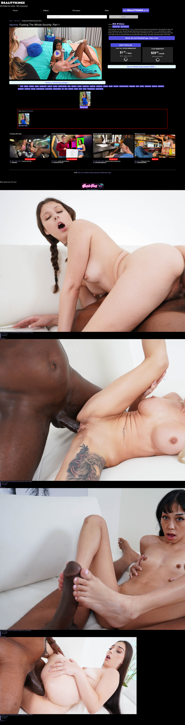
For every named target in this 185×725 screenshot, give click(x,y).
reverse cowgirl (57, 89)
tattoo (80, 89)
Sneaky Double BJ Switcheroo (102, 134)
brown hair (92, 86)
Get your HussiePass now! (93, 189)
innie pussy (148, 86)
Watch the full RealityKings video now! (141, 38)
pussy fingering (40, 89)
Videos (46, 10)
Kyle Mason (125, 26)
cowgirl (110, 86)
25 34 (21, 86)
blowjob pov (86, 86)
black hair (74, 86)
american (31, 86)
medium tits (161, 86)
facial (137, 86)
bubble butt (99, 86)
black (69, 86)
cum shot (116, 86)
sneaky (76, 89)
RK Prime (17, 21)
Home (15, 10)
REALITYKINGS (13, 3)
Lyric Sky (95, 161)
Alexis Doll (54, 161)
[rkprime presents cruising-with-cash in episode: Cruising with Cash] (30, 146)
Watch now (155, 159)
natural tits (27, 89)
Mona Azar (137, 161)
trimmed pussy (91, 89)
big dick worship (62, 86)
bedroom (50, 86)
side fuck (71, 89)
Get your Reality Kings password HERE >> (141, 67)
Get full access (113, 159)
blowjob (80, 86)
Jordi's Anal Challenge (58, 134)
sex (63, 89)
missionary (21, 89)
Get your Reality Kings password (89, 172)
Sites (107, 10)
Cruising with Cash (16, 134)
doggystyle (132, 86)
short (66, 89)
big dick (55, 86)
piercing (33, 89)
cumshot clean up (123, 86)
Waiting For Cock (140, 134)
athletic (37, 86)
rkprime (13, 24)
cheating (105, 86)
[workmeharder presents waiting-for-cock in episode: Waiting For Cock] (155, 146)
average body (43, 86)
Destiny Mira (101, 161)
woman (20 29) (99, 89)
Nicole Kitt (116, 26)
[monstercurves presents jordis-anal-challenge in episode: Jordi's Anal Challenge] (71, 146)
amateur (26, 86)
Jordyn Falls (18, 161)
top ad (84, 89)
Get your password (30, 159)
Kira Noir (12, 161)
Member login (106, 172)
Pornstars (76, 10)
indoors (142, 86)
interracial (154, 86)
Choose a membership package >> (57, 82)
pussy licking (48, 89)
